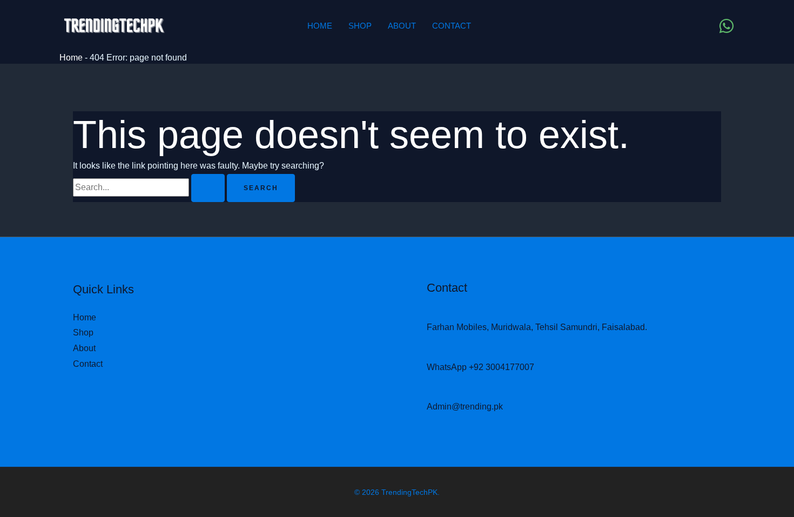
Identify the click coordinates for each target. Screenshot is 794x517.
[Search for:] (150, 187)
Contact (451, 25)
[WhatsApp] (726, 26)
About (402, 25)
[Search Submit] (208, 188)
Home (319, 25)
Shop (360, 25)
